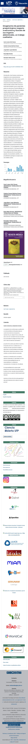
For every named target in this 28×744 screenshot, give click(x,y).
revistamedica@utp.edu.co (16, 685)
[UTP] (9, 3)
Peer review (5, 662)
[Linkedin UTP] (18, 672)
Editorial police (6, 659)
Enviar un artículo (7, 436)
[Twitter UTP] (10, 672)
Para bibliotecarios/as (7, 469)
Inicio (4, 19)
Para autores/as (6, 467)
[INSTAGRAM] (6, 479)
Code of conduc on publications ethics (12, 665)
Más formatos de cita (9, 297)
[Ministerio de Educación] (21, 3)
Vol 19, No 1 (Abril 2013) (17, 19)
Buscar (25, 16)
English (4, 394)
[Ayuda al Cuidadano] (20, 672)
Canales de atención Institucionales (14, 727)
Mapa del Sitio (14, 737)
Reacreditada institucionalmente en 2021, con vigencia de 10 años (14, 700)
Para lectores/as (6, 465)
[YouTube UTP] (13, 672)
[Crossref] (13, 649)
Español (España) (7, 396)
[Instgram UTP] (15, 672)
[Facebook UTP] (8, 672)
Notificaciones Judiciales (14, 729)
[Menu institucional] (2, 3)
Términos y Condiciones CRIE (9, 733)
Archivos (9, 19)
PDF (7, 264)
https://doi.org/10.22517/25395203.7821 (13, 66)
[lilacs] (14, 543)
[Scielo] (14, 491)
